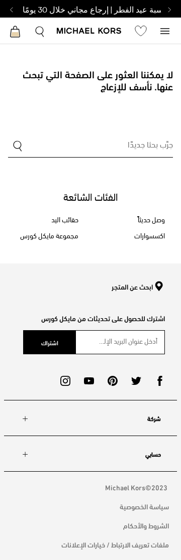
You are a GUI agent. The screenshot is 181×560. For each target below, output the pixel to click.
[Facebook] (160, 381)
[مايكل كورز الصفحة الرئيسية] (89, 31)
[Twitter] (136, 381)
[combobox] (90, 147)
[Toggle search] (40, 30)
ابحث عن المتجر (132, 287)
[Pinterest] (113, 381)
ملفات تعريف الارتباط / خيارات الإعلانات (115, 544)
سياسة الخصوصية (144, 506)
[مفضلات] (141, 31)
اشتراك (49, 342)
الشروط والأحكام (146, 525)
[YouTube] (89, 381)
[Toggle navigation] (165, 30)
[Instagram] (65, 381)
